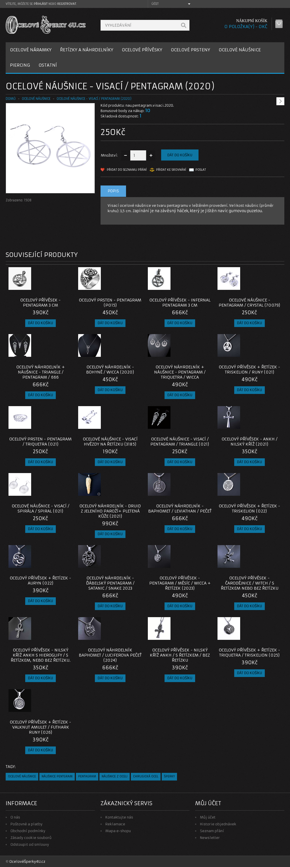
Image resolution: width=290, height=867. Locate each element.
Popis (113, 191)
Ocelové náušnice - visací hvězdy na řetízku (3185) (110, 441)
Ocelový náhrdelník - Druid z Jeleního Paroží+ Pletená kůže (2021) (110, 511)
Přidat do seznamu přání (127, 170)
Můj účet (208, 817)
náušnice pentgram (57, 776)
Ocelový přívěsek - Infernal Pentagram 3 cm (180, 303)
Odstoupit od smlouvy (29, 844)
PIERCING (20, 65)
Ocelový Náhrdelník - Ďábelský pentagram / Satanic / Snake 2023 (110, 583)
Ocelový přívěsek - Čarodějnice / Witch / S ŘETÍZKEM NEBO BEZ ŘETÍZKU (249, 583)
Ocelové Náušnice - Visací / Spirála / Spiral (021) (40, 508)
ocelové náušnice (22, 776)
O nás (15, 817)
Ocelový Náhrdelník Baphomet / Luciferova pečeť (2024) (110, 655)
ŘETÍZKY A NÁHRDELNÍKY (86, 49)
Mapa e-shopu (118, 831)
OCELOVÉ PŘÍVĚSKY (142, 49)
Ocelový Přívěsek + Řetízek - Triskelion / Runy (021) (249, 369)
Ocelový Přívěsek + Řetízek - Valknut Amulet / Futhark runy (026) (40, 727)
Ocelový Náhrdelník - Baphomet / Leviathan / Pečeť (180, 508)
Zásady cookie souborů (31, 838)
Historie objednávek (218, 824)
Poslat (200, 170)
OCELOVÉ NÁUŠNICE (240, 49)
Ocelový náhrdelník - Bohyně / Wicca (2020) (110, 369)
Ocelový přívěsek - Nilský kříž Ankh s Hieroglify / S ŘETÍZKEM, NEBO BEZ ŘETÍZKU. (41, 655)
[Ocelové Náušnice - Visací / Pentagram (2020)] (50, 187)
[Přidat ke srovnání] (66, 288)
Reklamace (115, 824)
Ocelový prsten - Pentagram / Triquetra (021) (40, 441)
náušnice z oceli (114, 776)
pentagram (87, 776)
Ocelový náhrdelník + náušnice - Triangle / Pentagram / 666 (40, 372)
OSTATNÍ (48, 65)
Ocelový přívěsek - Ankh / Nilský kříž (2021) (250, 441)
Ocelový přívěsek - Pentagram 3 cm (40, 303)
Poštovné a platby (26, 824)
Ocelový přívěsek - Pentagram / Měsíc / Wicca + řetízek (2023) (180, 583)
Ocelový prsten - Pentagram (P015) (110, 303)
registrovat (66, 4)
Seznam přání (212, 831)
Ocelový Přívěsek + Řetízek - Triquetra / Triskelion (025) (249, 652)
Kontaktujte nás (119, 817)
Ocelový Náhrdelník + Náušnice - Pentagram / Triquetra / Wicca (180, 372)
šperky (169, 776)
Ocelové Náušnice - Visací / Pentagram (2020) (94, 99)
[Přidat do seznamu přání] (56, 288)
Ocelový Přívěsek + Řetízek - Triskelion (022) (249, 508)
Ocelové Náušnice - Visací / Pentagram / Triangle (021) (179, 441)
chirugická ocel (145, 776)
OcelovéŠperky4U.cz (27, 861)
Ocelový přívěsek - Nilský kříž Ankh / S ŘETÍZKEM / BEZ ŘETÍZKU (180, 655)
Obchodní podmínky (27, 831)
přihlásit (41, 4)
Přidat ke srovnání (171, 170)
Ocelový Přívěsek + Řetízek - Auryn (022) (40, 580)
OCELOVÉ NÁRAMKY (31, 49)
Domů (11, 99)
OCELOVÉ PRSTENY (190, 49)
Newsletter (210, 838)
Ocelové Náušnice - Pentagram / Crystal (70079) (249, 303)
